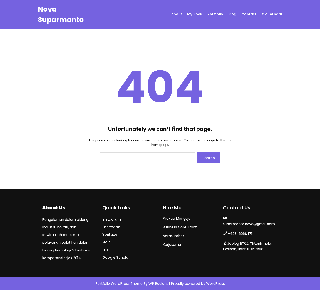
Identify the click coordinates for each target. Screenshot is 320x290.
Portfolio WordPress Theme (119, 283)
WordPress (215, 283)
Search (209, 157)
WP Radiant (158, 283)
